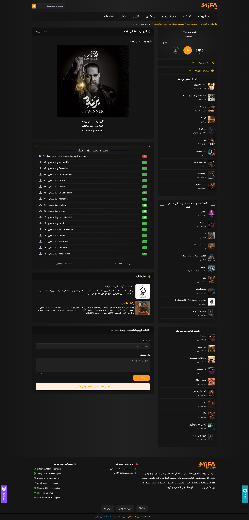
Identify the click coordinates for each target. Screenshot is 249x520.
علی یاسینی (201, 293)
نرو (205, 140)
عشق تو (202, 128)
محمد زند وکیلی (199, 132)
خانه (212, 24)
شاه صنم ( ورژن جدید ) (194, 95)
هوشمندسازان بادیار (103, 517)
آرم (205, 248)
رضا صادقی (158, 24)
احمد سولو (202, 188)
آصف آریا (202, 237)
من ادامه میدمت (198, 358)
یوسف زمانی (201, 177)
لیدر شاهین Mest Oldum (124, 473)
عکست (202, 233)
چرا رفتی (202, 117)
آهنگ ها (203, 24)
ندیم (204, 154)
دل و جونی (201, 184)
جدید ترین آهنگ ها (201, 63)
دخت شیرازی (200, 84)
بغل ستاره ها (200, 162)
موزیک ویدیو (169, 16)
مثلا (204, 278)
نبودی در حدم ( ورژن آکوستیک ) (190, 300)
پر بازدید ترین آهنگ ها (199, 70)
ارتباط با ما (108, 16)
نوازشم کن (201, 106)
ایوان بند (202, 166)
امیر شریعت (201, 215)
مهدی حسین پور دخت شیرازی (122, 469)
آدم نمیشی (201, 151)
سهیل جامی (201, 143)
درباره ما (107, 508)
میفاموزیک (204, 16)
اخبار (123, 16)
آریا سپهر (202, 99)
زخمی (203, 267)
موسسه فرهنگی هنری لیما (174, 24)
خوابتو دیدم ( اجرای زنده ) (193, 255)
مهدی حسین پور (199, 88)
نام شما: (146, 341)
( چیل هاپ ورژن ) (197, 424)
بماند (203, 402)
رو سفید (202, 173)
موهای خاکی (200, 380)
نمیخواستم (201, 289)
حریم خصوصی (125, 508)
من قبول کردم (199, 311)
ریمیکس (150, 16)
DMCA (142, 508)
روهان (203, 121)
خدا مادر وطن (199, 391)
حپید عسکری (200, 110)
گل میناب (201, 369)
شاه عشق (201, 347)
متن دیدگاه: (145, 355)
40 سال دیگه (200, 244)
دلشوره (203, 222)
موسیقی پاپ (192, 24)
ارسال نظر (141, 378)
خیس (203, 211)
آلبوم (136, 16)
